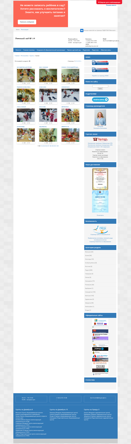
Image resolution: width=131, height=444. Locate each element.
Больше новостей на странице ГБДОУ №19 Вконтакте (99, 30)
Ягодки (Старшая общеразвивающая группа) (63, 416)
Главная (17, 55)
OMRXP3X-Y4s (65, 126)
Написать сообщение (27, 22)
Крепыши (88, 295)
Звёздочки (88, 303)
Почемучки (88, 284)
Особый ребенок (90, 263)
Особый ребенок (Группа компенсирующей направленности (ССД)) (28, 420)
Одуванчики (88, 299)
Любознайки (88, 306)
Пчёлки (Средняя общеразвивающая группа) (63, 414)
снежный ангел (65, 87)
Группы (32, 55)
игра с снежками (43, 67)
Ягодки (87, 310)
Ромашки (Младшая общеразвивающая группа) (64, 412)
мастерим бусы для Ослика (24, 67)
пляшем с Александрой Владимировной (72, 67)
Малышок (88, 252)
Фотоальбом (24, 55)
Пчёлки (87, 277)
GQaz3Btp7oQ (42, 126)
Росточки (87, 266)
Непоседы (88, 259)
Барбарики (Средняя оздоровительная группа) (97, 414)
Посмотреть (100, 215)
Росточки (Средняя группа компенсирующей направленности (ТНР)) (29, 427)
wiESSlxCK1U (65, 106)
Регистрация (24, 29)
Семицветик (88, 292)
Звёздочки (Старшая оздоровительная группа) (97, 416)
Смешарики (88, 281)
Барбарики (88, 288)
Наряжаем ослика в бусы (23, 87)
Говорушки (88, 274)
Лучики (87, 255)
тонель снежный (21, 106)
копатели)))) (42, 106)
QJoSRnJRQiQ (20, 126)
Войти (18, 29)
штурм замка (42, 87)
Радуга (87, 270)
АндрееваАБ (26, 77)
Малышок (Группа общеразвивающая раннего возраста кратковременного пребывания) (29, 413)
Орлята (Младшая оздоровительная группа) (97, 412)
